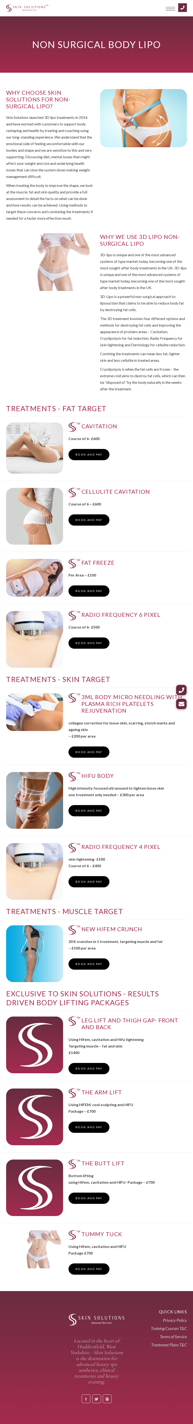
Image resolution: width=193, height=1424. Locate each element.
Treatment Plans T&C (169, 1344)
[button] (181, 704)
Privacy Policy (175, 1320)
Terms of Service (173, 1336)
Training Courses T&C (169, 1328)
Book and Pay (89, 454)
